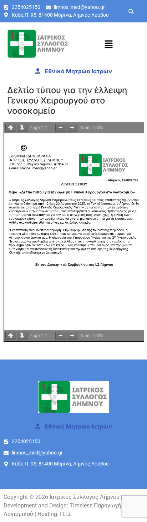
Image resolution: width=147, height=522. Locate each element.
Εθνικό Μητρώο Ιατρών (77, 71)
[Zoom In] (72, 128)
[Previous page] (10, 128)
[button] (108, 44)
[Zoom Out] (60, 128)
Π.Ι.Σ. (66, 514)
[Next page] (22, 128)
